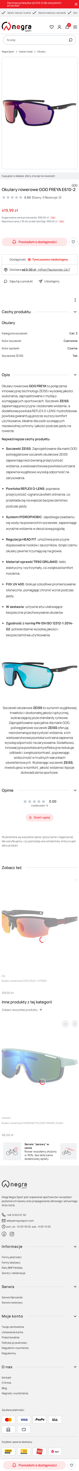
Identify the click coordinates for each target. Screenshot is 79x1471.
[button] (70, 40)
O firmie (6, 1382)
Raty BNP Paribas (12, 1267)
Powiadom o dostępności (38, 242)
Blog (4, 1388)
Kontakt (6, 1377)
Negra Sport (8, 51)
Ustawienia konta (12, 1332)
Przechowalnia (10, 1337)
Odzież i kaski (26, 51)
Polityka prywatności (14, 1342)
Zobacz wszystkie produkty (20, 1010)
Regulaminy (9, 1353)
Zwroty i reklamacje (13, 1273)
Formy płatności (11, 1257)
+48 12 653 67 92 (16, 1215)
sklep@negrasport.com (20, 1220)
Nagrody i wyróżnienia (15, 1393)
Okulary (41, 51)
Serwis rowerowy (12, 1302)
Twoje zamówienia (13, 1327)
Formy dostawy (11, 1262)
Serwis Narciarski (12, 1297)
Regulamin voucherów (15, 1348)
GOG (74, 185)
